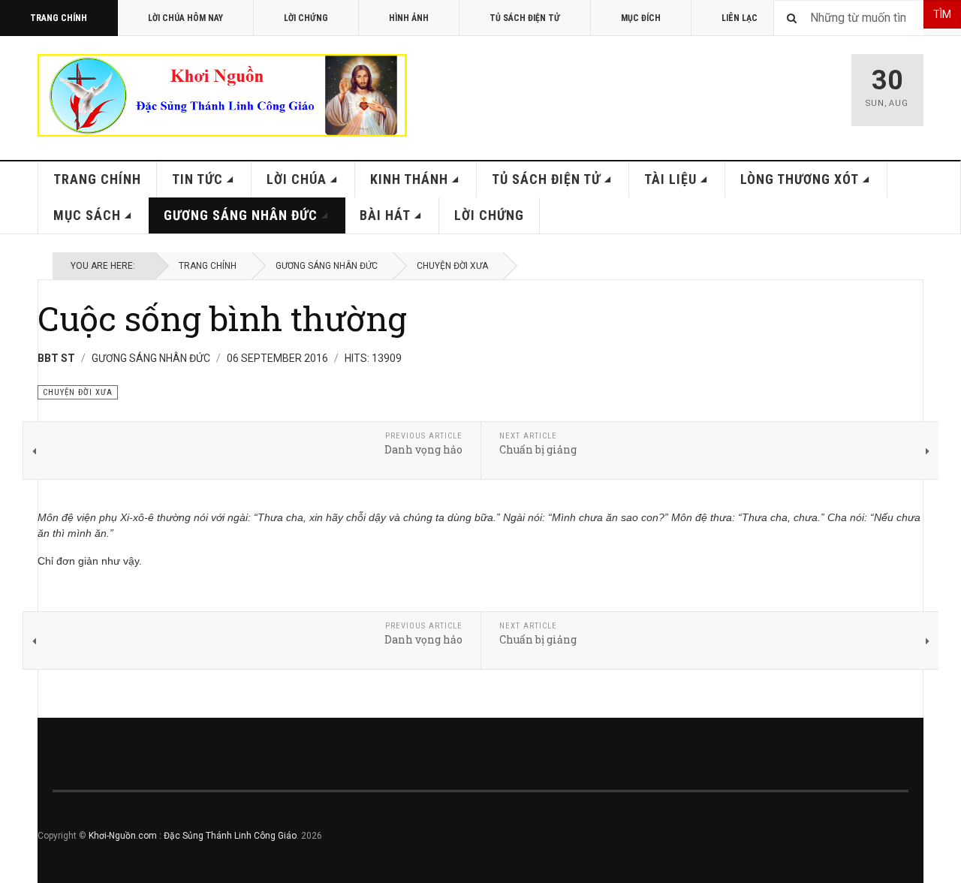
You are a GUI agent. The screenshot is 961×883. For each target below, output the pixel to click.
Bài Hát (385, 215)
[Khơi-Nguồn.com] (222, 95)
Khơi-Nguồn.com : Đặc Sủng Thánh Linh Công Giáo (193, 835)
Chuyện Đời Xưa (452, 266)
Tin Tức (197, 179)
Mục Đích (641, 18)
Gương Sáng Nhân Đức (241, 215)
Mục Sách (87, 215)
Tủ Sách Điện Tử (525, 18)
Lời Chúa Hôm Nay (185, 18)
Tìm (942, 14)
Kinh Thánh (409, 179)
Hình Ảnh (409, 18)
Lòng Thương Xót (799, 179)
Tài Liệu (670, 179)
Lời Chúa (297, 179)
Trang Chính (58, 18)
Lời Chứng (306, 18)
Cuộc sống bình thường (222, 318)
